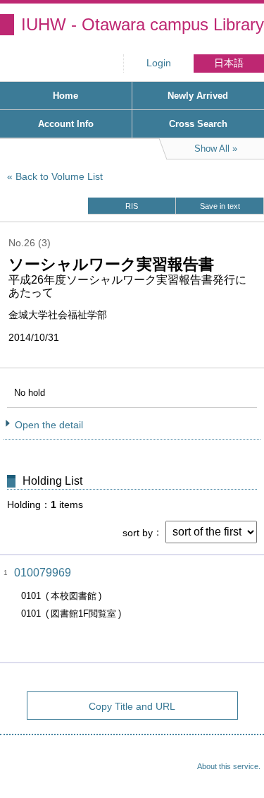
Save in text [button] (220, 206)
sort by (137, 532)
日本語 (229, 63)
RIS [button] (131, 206)
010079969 (42, 573)
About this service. (228, 766)
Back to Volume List (59, 176)
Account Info (66, 124)
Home (65, 95)
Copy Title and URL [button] (132, 706)
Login (158, 63)
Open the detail (49, 424)
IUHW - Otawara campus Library (142, 24)
